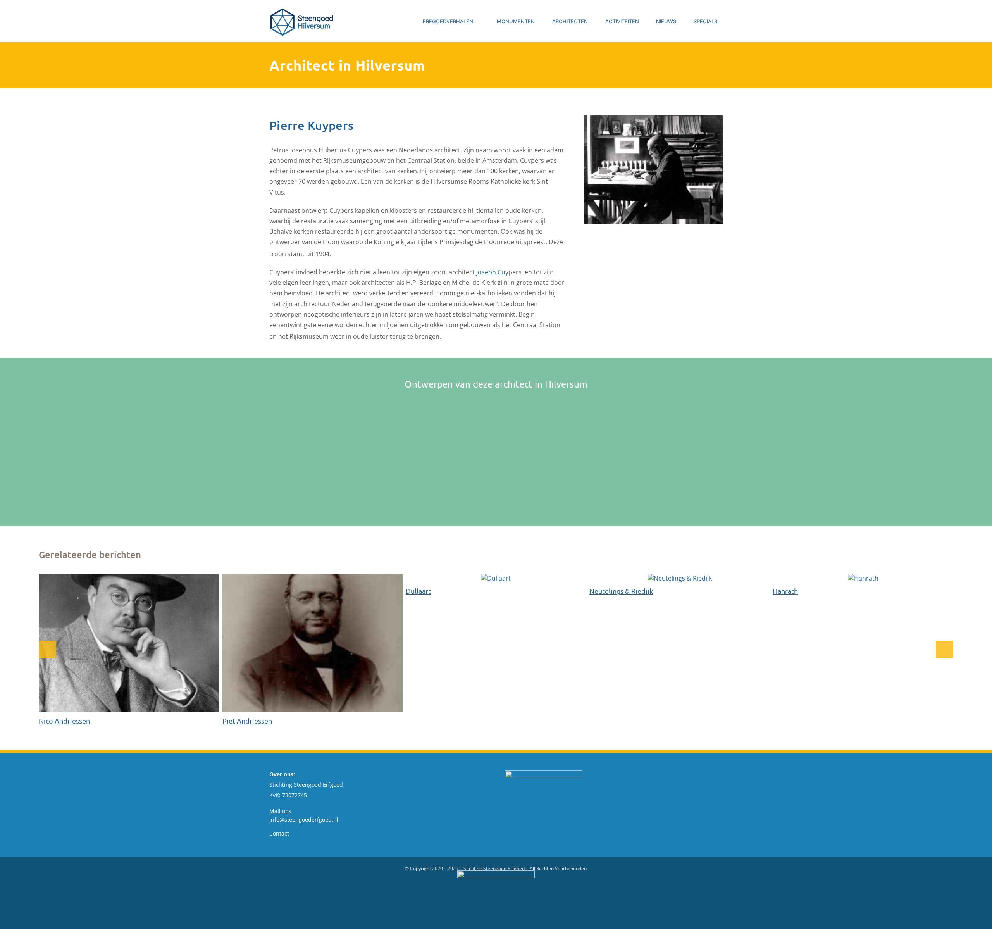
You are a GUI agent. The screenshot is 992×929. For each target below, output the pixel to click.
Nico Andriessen (64, 721)
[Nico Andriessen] (129, 578)
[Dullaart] (496, 578)
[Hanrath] (863, 578)
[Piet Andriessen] (312, 578)
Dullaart (418, 591)
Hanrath (785, 591)
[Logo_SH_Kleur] (302, 9)
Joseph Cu (490, 272)
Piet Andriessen (247, 721)
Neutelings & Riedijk (621, 591)
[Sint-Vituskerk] (327, 407)
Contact (279, 833)
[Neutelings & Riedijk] (680, 578)
